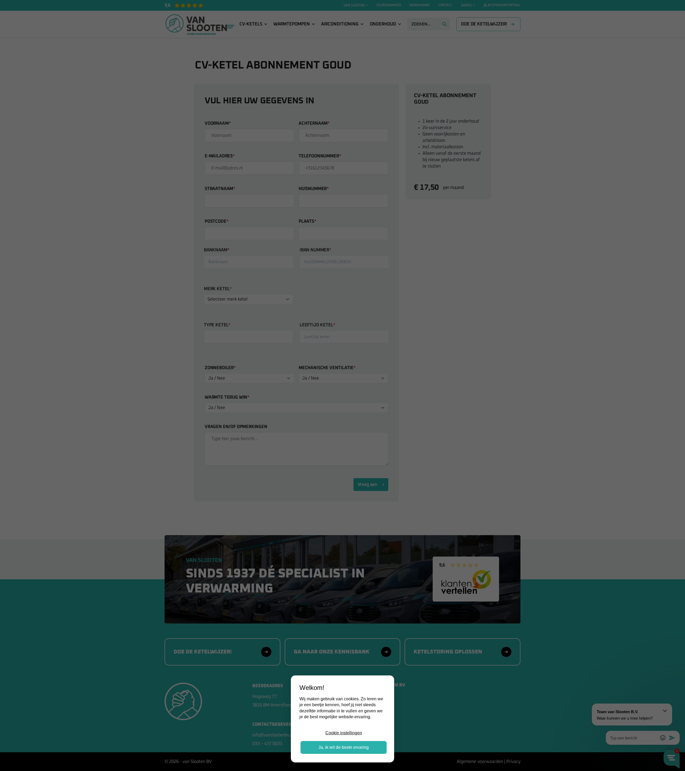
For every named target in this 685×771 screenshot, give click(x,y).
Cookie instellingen (343, 733)
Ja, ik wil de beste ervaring (343, 747)
